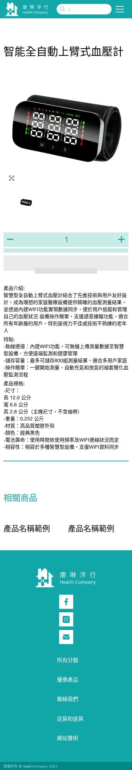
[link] (27, 528)
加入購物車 (66, 250)
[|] (84, 9)
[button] (66, 271)
